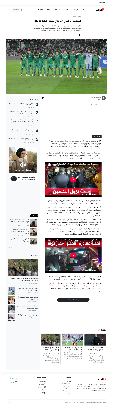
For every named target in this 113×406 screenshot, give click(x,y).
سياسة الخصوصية (66, 383)
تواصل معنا (68, 388)
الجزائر (83, 10)
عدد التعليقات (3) (72, 300)
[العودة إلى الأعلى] (9, 402)
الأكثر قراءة (35, 99)
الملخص (96, 137)
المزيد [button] (41, 10)
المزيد (10, 247)
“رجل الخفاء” (56, 283)
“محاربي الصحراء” (90, 286)
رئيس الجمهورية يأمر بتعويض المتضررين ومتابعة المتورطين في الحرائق (19, 231)
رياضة (74, 16)
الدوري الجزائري (16, 9)
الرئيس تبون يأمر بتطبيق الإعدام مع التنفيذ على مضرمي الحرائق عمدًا (19, 222)
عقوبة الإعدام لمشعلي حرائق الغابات (27, 315)
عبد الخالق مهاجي (96, 97)
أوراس (79, 16)
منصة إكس (41, 387)
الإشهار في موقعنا (67, 390)
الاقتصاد (66, 10)
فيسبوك (42, 381)
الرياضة (76, 10)
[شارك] (79, 35)
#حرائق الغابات (101, 3)
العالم (48, 10)
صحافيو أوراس (67, 386)
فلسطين (57, 10)
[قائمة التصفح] (9, 10)
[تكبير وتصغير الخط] (43, 98)
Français (68, 393)
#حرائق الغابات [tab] (34, 215)
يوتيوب (42, 390)
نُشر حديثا (35, 255)
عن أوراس (69, 381)
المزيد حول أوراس (96, 390)
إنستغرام (41, 384)
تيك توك (42, 392)
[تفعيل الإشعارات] (8, 1)
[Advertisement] (73, 121)
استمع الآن (13, 178)
